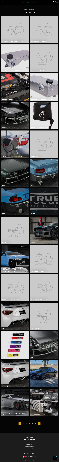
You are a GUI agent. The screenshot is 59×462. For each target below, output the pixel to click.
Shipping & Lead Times (29, 439)
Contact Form (29, 437)
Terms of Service (29, 449)
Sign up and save (29, 453)
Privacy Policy (29, 442)
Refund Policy (29, 444)
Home (25, 9)
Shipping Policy (29, 446)
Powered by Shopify (29, 460)
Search (29, 435)
